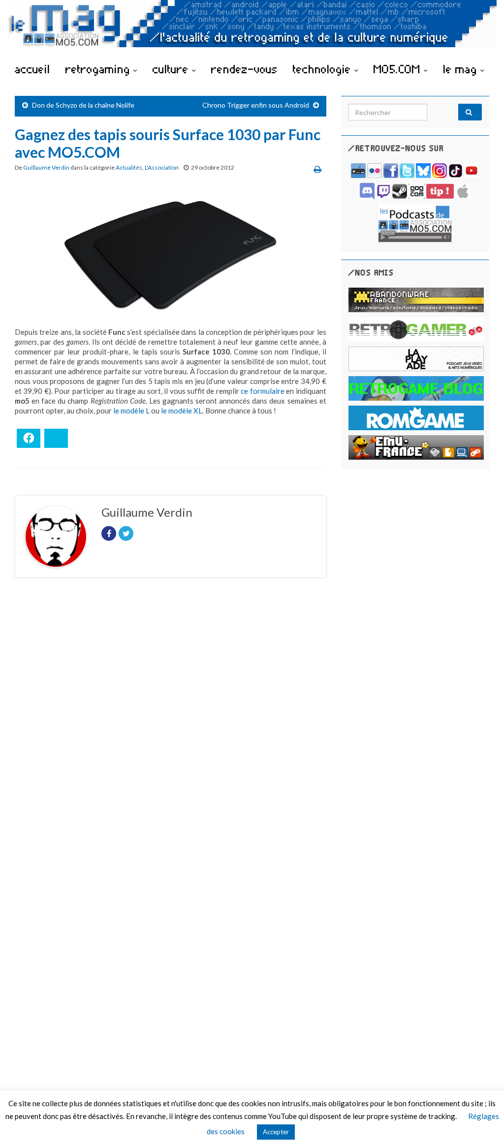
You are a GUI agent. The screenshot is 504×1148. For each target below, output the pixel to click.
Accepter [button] (276, 1132)
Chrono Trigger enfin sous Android (255, 105)
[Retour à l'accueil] (252, 28)
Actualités (129, 167)
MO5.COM (399, 69)
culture (172, 69)
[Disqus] (170, 720)
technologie (323, 69)
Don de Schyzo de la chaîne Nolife (83, 105)
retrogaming (99, 69)
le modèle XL (181, 410)
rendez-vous (244, 69)
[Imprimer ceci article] (317, 169)
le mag (461, 69)
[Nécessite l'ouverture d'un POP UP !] (415, 222)
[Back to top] (482, 1126)
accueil (32, 69)
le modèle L (131, 410)
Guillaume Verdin (46, 167)
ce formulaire (262, 390)
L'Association (162, 167)
